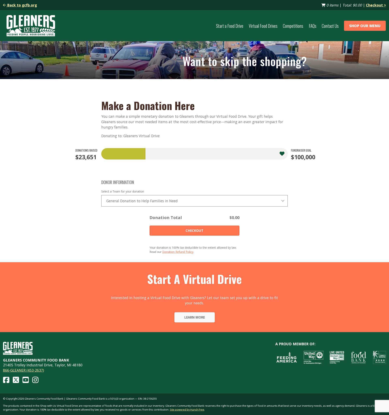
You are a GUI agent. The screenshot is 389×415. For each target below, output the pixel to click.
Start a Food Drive (229, 25)
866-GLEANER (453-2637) (23, 370)
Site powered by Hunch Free (187, 409)
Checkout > (376, 5)
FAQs (312, 25)
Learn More (194, 317)
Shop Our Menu (364, 25)
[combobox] (194, 200)
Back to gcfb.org (21, 5)
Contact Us (330, 25)
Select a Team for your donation (122, 191)
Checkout (194, 230)
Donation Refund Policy (177, 252)
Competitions (293, 25)
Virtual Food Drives (263, 25)
